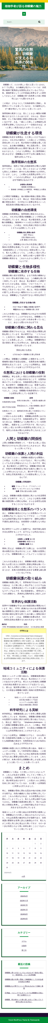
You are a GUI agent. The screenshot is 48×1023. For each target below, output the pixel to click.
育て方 (24, 950)
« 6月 (23, 876)
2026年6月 (24, 896)
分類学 (24, 946)
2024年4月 (24, 919)
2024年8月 (24, 914)
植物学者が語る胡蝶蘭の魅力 (23, 6)
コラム (24, 941)
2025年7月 (24, 905)
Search (39, 22)
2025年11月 (24, 901)
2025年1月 (24, 910)
